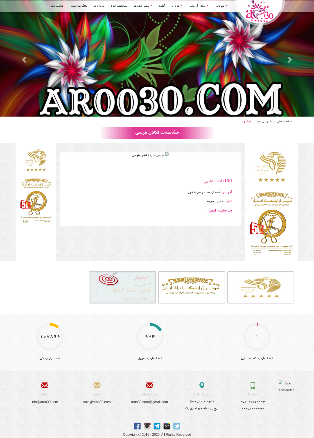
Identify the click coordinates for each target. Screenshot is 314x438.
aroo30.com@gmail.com (149, 402)
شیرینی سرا (264, 121)
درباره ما (99, 6)
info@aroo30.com (44, 402)
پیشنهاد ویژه (119, 6)
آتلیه (162, 6)
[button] (23, 58)
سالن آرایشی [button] (197, 6)
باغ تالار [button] (220, 6)
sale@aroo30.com (97, 402)
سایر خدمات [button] (142, 6)
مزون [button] (176, 6)
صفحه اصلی (284, 121)
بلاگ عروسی (79, 6)
